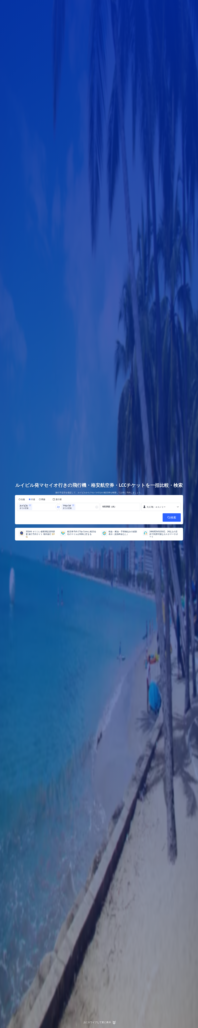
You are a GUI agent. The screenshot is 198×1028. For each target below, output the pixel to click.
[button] (178, 4)
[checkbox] (57, 499)
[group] (37, 507)
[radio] (21, 499)
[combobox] (33, 507)
